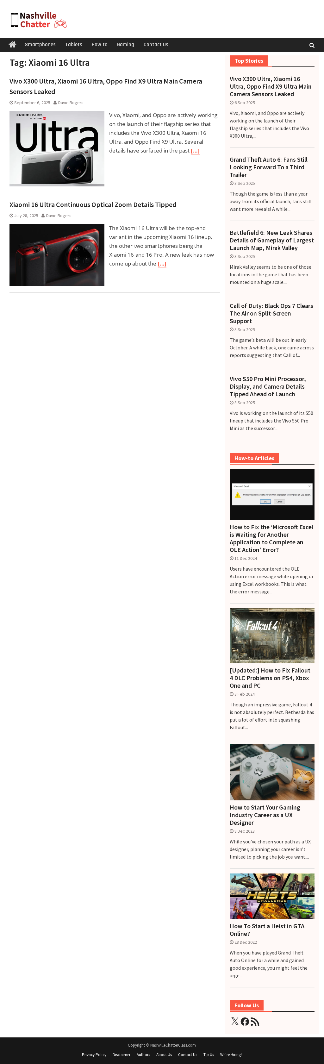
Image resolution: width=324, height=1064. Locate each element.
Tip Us (208, 1054)
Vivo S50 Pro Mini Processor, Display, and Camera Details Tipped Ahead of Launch (268, 386)
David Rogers (71, 102)
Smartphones (40, 44)
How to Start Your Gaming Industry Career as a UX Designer (265, 815)
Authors (143, 1054)
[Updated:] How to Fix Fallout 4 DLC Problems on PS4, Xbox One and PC (270, 678)
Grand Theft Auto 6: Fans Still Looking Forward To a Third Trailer (269, 167)
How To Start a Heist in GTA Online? (267, 929)
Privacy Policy (94, 1054)
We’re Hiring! (231, 1054)
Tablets (73, 44)
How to (100, 44)
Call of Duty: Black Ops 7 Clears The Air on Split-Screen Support (271, 313)
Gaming (125, 44)
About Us (164, 1054)
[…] (195, 150)
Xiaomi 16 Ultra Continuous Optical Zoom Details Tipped (93, 204)
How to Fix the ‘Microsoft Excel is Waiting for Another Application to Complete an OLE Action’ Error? (271, 538)
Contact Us (156, 44)
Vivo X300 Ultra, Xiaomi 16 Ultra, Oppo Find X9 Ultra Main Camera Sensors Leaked (271, 86)
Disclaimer (121, 1054)
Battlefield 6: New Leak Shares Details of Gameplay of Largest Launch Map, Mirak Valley (272, 240)
